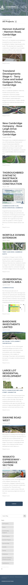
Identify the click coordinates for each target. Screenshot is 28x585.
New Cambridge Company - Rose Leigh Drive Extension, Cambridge (12, 129)
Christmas (5, 554)
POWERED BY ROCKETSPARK (8, 581)
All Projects (5, 523)
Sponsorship (5, 543)
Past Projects (6, 536)
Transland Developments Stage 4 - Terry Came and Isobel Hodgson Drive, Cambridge (13, 78)
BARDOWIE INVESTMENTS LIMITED (11, 324)
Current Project (6, 539)
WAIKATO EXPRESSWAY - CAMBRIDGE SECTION (12, 461)
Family (4, 550)
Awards (4, 547)
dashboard (12, 577)
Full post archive (4, 567)
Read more (6, 63)
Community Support (5, 531)
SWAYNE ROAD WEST (12, 419)
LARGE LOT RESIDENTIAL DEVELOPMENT (12, 373)
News (3, 527)
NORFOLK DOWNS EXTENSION (14, 236)
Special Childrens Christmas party (7, 558)
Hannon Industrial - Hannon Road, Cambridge (14, 32)
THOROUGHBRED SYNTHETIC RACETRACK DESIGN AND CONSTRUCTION (13, 178)
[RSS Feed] (1, 568)
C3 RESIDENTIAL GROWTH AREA (12, 281)
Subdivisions (5, 563)
